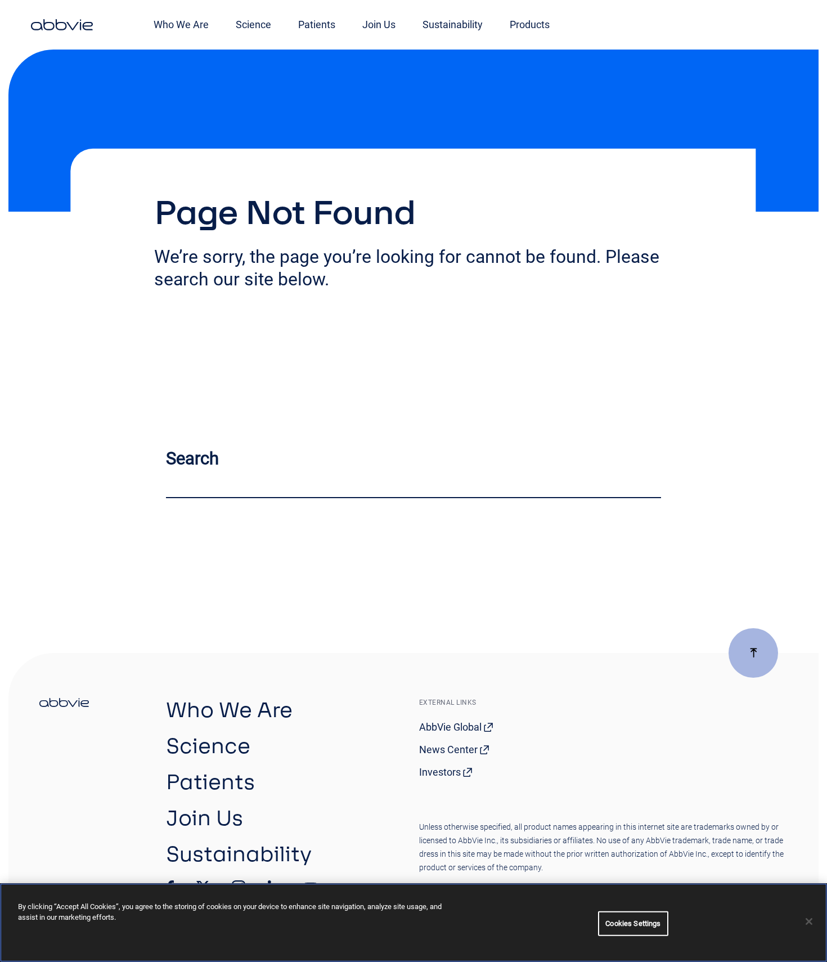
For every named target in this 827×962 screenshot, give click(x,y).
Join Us (378, 24)
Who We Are (181, 24)
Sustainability (453, 24)
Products (530, 24)
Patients (316, 24)
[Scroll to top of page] (753, 653)
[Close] (809, 921)
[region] (413, 922)
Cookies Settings (632, 923)
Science (253, 24)
